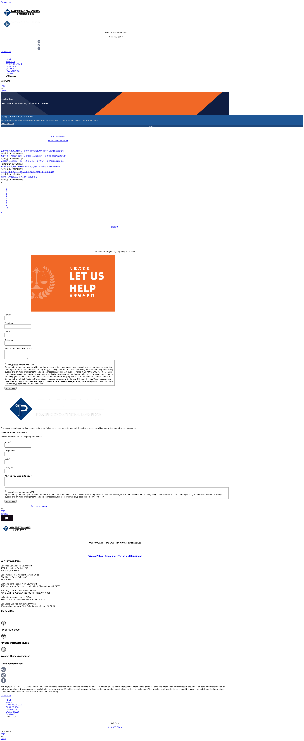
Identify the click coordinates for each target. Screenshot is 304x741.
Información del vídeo (58, 140)
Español (4, 91)
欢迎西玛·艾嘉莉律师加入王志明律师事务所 (19, 177)
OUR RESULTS (12, 66)
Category (9, 340)
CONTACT (10, 73)
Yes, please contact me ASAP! (21, 364)
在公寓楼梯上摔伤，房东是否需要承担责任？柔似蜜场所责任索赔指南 (30, 166)
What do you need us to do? (18, 348)
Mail (7, 331)
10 (7, 208)
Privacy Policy (7, 123)
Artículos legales (57, 136)
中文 (3, 86)
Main (7, 459)
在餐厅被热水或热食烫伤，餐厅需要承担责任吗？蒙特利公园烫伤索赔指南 (32, 151)
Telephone (10, 323)
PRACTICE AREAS (14, 64)
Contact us (6, 2)
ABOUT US (10, 61)
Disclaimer (110, 556)
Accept (152, 126)
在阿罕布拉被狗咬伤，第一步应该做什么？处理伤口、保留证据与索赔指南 (32, 161)
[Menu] (152, 5)
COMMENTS (11, 69)
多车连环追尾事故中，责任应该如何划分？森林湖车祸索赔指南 (27, 172)
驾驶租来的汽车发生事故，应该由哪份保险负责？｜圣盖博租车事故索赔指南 (33, 156)
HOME (8, 59)
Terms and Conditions (130, 556)
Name (8, 315)
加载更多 (115, 227)
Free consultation (39, 506)
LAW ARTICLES (12, 71)
